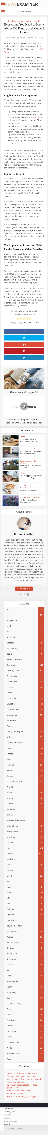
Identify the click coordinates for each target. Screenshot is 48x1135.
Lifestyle (36, 21)
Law (35, 461)
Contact (7, 1124)
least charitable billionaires (19, 1090)
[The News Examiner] (21, 4)
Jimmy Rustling (26, 38)
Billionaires (8, 1109)
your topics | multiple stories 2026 (22, 1073)
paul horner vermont (16, 1093)
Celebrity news (9, 1112)
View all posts (24, 588)
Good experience (15, 21)
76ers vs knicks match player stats (22, 1076)
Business (7, 1118)
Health (28, 21)
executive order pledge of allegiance (23, 1096)
